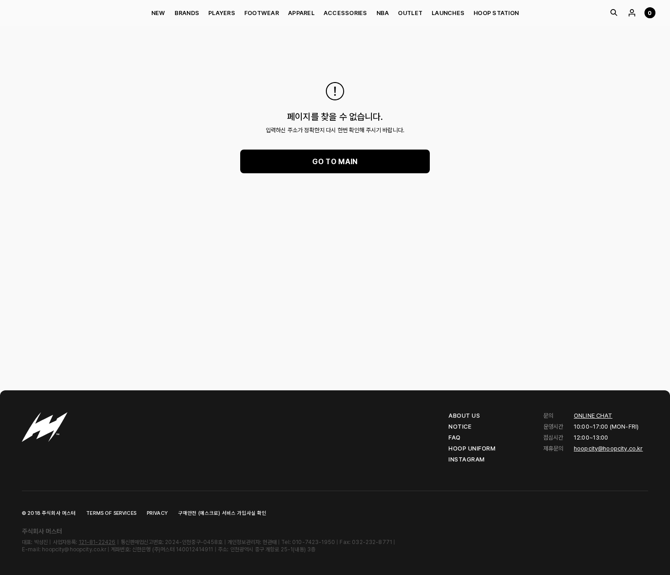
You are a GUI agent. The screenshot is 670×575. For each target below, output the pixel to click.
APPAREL (301, 13)
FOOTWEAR (261, 13)
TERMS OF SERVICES (111, 513)
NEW (158, 13)
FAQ (454, 437)
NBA (382, 13)
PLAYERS (221, 13)
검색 (613, 12)
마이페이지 (631, 12)
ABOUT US (464, 415)
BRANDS (187, 13)
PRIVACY (157, 513)
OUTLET (410, 13)
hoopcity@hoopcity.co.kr (608, 448)
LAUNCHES (448, 13)
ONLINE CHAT (593, 415)
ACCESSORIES (345, 13)
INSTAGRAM (466, 459)
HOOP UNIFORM (471, 448)
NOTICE (459, 426)
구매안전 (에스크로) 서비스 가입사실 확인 (222, 513)
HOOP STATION (496, 13)
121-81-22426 (97, 542)
